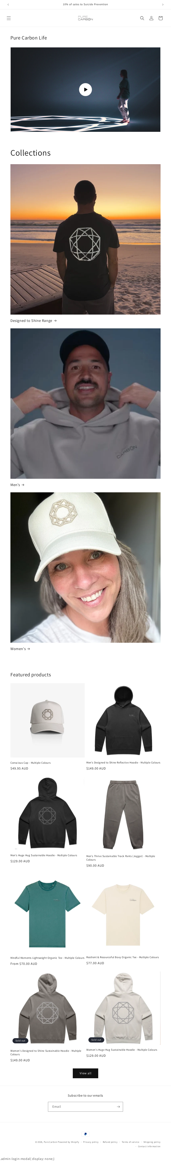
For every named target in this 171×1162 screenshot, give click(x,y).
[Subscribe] (118, 1107)
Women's (18, 648)
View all (86, 1073)
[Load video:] (85, 89)
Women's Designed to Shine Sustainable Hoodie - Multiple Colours (45, 1052)
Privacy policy (91, 1141)
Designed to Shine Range (31, 320)
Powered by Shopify (68, 1141)
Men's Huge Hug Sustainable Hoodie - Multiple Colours (43, 855)
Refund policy (110, 1141)
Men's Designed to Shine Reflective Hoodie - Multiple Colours (123, 762)
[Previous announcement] (8, 4)
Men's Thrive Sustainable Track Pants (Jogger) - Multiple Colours (120, 858)
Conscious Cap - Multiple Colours (30, 763)
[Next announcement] (162, 4)
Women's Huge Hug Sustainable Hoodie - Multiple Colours (121, 1050)
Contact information (149, 1146)
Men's (15, 484)
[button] (8, 18)
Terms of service (130, 1141)
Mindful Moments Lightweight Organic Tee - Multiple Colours (47, 958)
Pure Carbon (50, 1141)
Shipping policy (152, 1141)
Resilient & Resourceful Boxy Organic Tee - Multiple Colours (122, 957)
